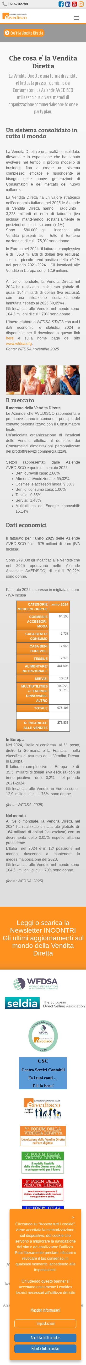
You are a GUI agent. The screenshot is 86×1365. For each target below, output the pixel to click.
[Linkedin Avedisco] (67, 4)
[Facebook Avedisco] (61, 4)
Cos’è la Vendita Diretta (27, 33)
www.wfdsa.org (19, 344)
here (10, 338)
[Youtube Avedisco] (74, 4)
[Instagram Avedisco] (81, 4)
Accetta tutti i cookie (45, 1337)
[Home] (14, 15)
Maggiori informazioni (45, 1310)
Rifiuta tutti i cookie (45, 1348)
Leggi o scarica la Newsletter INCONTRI (43, 926)
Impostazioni (45, 1323)
